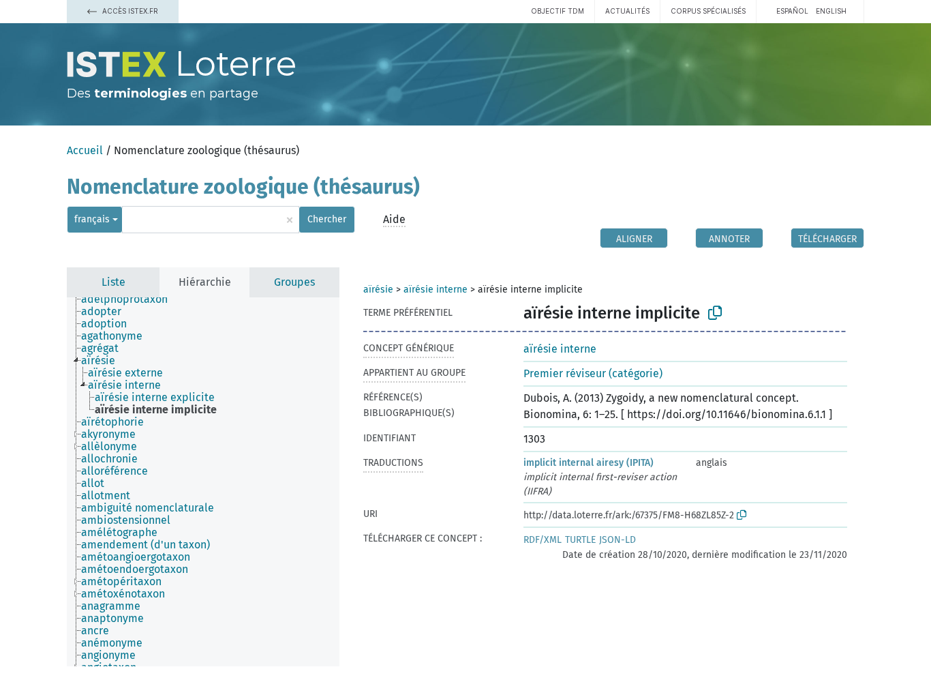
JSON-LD (617, 540)
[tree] (203, 481)
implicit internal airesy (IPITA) (588, 463)
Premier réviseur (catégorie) (592, 373)
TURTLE (580, 540)
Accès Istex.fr (129, 11)
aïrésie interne (435, 289)
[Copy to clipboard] (715, 313)
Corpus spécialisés (708, 11)
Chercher (326, 219)
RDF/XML (542, 540)
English (831, 11)
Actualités (627, 11)
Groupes (294, 282)
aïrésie (378, 289)
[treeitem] (130, 299)
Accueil (85, 150)
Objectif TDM (557, 11)
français (92, 219)
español (792, 11)
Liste (113, 282)
